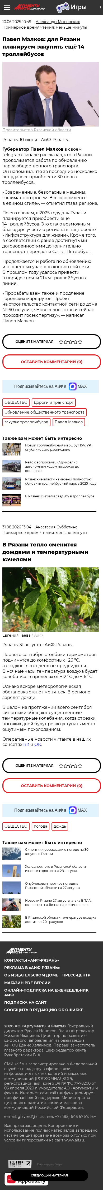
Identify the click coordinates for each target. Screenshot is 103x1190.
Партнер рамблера (49, 1164)
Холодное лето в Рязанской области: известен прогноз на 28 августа (56, 869)
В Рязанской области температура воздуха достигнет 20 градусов (60, 919)
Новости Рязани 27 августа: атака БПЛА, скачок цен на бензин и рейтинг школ (58, 902)
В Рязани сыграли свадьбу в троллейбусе (59, 496)
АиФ (38, 635)
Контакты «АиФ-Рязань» (31, 960)
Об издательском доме (31, 975)
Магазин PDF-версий (27, 982)
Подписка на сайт (25, 1002)
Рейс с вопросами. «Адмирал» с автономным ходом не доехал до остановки (52, 466)
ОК (37, 744)
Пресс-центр (76, 975)
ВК (26, 744)
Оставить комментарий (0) (51, 361)
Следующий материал (49, 1175)
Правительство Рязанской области (36, 130)
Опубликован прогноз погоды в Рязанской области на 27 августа (52, 885)
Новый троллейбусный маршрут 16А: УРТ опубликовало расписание (59, 447)
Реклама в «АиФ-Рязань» (32, 967)
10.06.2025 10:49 (16, 21)
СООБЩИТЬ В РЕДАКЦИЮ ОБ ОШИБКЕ (43, 1009)
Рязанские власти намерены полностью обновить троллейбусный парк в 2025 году (60, 481)
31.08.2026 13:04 (16, 527)
